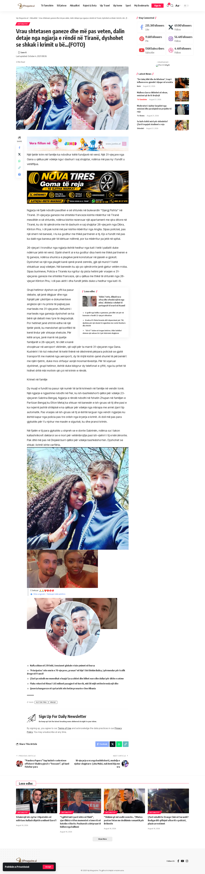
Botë (139, 86)
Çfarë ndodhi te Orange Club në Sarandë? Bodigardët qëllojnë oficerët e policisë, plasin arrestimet (168, 820)
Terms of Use (64, 728)
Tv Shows (140, 115)
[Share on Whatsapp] (19, 161)
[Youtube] (151, 50)
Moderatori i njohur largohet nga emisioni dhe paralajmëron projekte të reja (154, 109)
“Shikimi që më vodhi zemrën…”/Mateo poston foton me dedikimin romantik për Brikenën (124, 820)
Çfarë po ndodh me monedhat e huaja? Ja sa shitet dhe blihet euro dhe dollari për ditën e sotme (77, 678)
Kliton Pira (41, 702)
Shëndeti (140, 128)
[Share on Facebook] (19, 147)
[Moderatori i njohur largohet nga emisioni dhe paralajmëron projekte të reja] (182, 109)
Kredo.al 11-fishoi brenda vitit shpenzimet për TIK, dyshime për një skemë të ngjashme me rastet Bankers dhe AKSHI (104, 323)
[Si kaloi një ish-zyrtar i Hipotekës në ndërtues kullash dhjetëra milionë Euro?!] (36, 801)
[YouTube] (182, 861)
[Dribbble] (180, 50)
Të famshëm (142, 99)
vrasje (53, 702)
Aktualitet (23, 24)
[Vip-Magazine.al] (26, 5)
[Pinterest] (151, 38)
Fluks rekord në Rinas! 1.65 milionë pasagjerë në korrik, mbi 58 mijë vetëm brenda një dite (74, 683)
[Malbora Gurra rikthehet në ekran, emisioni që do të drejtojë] (182, 96)
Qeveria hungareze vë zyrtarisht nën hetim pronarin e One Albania (63, 688)
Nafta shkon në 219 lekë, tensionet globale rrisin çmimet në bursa (62, 665)
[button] (48, 867)
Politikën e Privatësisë (17, 866)
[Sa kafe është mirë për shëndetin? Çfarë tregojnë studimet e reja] (182, 125)
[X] (180, 27)
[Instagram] (180, 38)
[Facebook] (151, 27)
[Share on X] (19, 154)
